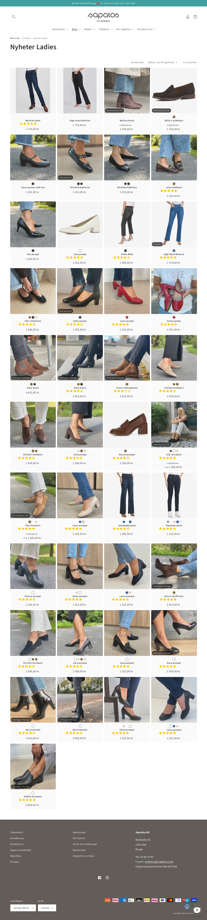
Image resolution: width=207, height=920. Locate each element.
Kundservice (16, 844)
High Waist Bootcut (174, 254)
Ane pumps (33, 254)
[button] (14, 17)
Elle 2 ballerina (33, 320)
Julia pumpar (80, 662)
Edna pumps (80, 320)
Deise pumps (174, 320)
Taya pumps (80, 254)
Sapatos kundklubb (20, 850)
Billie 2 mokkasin (174, 120)
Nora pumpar (174, 662)
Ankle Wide (127, 254)
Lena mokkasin (174, 187)
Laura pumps (127, 320)
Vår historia (79, 838)
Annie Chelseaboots (127, 387)
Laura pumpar (79, 525)
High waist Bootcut (80, 120)
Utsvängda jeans (127, 525)
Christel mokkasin (174, 387)
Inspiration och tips (83, 855)
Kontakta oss (17, 838)
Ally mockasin (174, 454)
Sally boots (33, 387)
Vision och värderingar (85, 844)
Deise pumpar (80, 596)
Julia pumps (80, 454)
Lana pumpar (127, 662)
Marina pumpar (127, 454)
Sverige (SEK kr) (21, 907)
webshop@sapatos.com (159, 861)
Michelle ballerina (80, 187)
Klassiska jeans (174, 525)
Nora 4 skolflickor (174, 596)
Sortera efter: (138, 62)
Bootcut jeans (33, 120)
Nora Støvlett (80, 729)
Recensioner (79, 850)
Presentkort (16, 832)
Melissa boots (127, 120)
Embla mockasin (33, 796)
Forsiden (26, 38)
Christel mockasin (33, 662)
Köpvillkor (15, 855)
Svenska (45, 907)
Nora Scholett (33, 729)
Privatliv (14, 861)
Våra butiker (79, 832)
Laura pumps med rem (33, 187)
